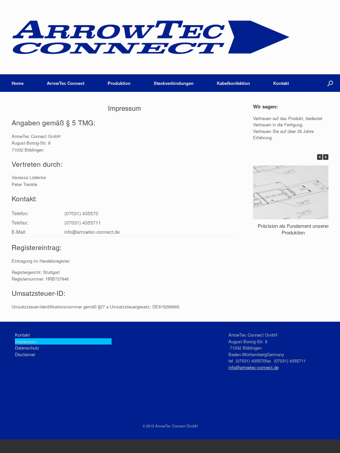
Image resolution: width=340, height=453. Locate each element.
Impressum (26, 341)
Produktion (119, 83)
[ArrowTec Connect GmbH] (151, 37)
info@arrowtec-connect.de (253, 367)
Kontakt (281, 83)
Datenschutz (27, 348)
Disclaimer (25, 354)
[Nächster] (325, 157)
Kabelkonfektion (233, 83)
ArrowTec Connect (65, 83)
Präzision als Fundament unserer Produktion (293, 229)
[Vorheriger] (319, 157)
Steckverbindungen (174, 83)
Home (18, 83)
